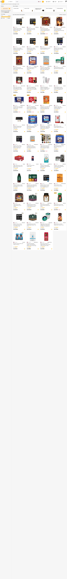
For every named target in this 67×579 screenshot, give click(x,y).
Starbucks (64, 66)
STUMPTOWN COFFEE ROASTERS (50, 66)
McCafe (51, 27)
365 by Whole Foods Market (50, 203)
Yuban (24, 203)
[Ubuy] (2, 1)
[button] (48, 1)
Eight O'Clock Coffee (50, 242)
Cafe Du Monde (63, 183)
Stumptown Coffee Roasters (36, 144)
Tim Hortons (37, 105)
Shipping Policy (6, 12)
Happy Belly (50, 222)
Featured (64, 14)
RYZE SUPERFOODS (63, 27)
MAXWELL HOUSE (36, 66)
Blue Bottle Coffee (36, 242)
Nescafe (51, 46)
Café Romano (50, 144)
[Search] (43, 1)
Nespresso (23, 27)
